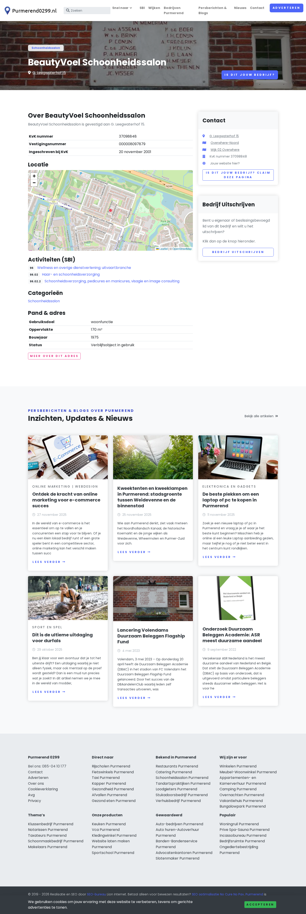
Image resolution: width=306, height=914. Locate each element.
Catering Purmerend (174, 772)
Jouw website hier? (225, 163)
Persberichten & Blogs (212, 10)
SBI (142, 8)
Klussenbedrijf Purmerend (50, 824)
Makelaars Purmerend (47, 846)
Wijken (154, 8)
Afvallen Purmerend (109, 794)
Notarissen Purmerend (48, 829)
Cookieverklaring (43, 789)
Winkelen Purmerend (238, 766)
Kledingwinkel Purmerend (114, 835)
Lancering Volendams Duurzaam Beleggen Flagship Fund (151, 636)
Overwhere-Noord (225, 142)
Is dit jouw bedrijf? (249, 75)
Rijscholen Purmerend (111, 766)
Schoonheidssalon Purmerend (182, 777)
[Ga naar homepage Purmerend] (29, 10)
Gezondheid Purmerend (113, 789)
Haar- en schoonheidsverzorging (71, 274)
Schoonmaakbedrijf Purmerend (55, 841)
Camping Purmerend (238, 789)
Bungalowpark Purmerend (243, 806)
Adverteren (286, 8)
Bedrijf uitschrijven (238, 252)
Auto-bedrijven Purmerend (179, 824)
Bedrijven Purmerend (173, 10)
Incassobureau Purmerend (243, 835)
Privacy (34, 800)
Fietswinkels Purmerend (113, 772)
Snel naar (120, 8)
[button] (110, 210)
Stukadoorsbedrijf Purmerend (182, 794)
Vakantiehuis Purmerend (241, 800)
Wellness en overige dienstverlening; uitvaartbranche (84, 267)
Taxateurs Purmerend (47, 835)
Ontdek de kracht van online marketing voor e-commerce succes (66, 500)
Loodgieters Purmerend (176, 789)
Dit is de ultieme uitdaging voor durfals (62, 638)
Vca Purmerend (106, 829)
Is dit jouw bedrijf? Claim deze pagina (238, 175)
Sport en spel (47, 627)
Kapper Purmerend (109, 783)
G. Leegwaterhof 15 (49, 72)
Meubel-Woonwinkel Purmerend (248, 772)
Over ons (36, 783)
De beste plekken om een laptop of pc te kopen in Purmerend (231, 500)
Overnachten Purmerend (242, 794)
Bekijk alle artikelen (259, 416)
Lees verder (46, 562)
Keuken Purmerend (109, 824)
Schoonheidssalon (46, 48)
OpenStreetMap (182, 249)
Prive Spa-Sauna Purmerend (244, 829)
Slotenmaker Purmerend (177, 858)
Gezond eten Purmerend (114, 800)
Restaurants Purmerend (177, 766)
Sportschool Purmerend (113, 852)
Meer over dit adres (54, 356)
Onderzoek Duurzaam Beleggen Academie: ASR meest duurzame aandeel (232, 635)
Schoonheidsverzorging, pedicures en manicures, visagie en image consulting (112, 281)
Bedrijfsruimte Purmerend (242, 841)
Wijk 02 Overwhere (225, 149)
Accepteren (260, 904)
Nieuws (240, 8)
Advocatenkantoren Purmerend (184, 852)
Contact (257, 8)
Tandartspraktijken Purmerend (183, 783)
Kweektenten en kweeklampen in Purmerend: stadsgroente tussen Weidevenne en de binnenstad (152, 497)
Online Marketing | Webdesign (65, 486)
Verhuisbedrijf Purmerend (178, 800)
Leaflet (163, 249)
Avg (31, 794)
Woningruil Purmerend (239, 824)
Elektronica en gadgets (229, 486)
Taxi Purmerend (106, 777)
